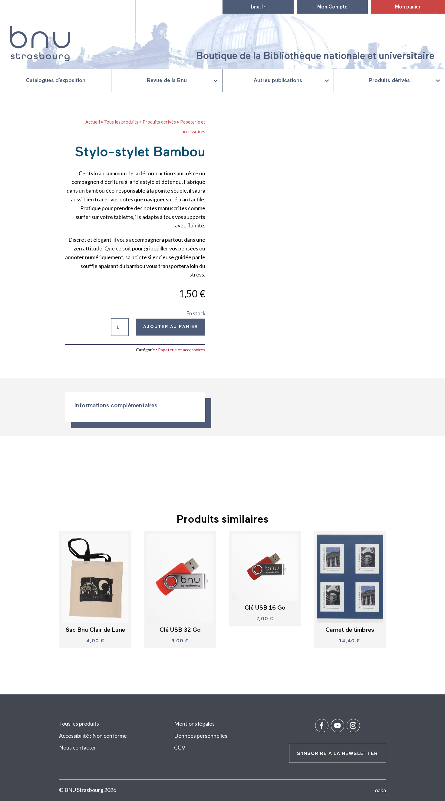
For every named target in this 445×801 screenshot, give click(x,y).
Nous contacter (77, 747)
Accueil (92, 121)
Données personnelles (200, 735)
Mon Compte (332, 7)
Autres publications (278, 80)
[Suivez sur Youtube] (337, 725)
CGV (179, 747)
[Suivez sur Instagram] (353, 725)
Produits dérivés (389, 80)
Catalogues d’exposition (55, 80)
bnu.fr (258, 7)
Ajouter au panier (170, 327)
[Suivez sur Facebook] (321, 725)
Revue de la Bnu (167, 80)
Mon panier (408, 7)
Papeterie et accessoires (181, 349)
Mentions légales (194, 723)
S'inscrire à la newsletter (337, 753)
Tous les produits (121, 121)
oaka (380, 790)
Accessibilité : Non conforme (93, 735)
